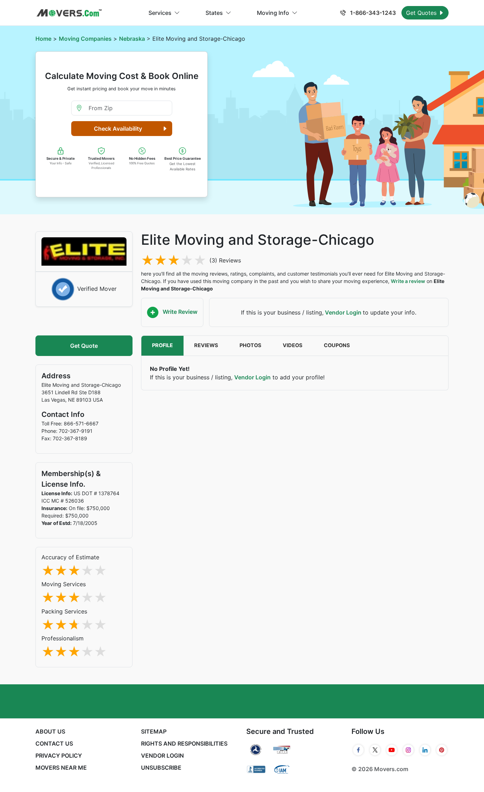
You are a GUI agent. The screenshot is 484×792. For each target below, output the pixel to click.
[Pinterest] (442, 750)
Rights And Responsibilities (184, 743)
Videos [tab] (293, 345)
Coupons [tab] (337, 345)
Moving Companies (85, 38)
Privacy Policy (58, 755)
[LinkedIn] (425, 750)
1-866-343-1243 (372, 12)
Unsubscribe (161, 767)
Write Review (179, 311)
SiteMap (154, 731)
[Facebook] (358, 750)
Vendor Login (343, 312)
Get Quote (84, 345)
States (214, 12)
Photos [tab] (250, 345)
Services (159, 12)
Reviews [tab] (206, 345)
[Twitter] (375, 750)
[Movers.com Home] (69, 13)
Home (43, 38)
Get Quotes (422, 12)
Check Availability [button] (118, 128)
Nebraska (132, 38)
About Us (50, 731)
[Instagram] (408, 750)
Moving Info (273, 12)
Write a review (408, 281)
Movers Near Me (61, 767)
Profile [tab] (162, 345)
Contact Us (54, 743)
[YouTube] (392, 750)
